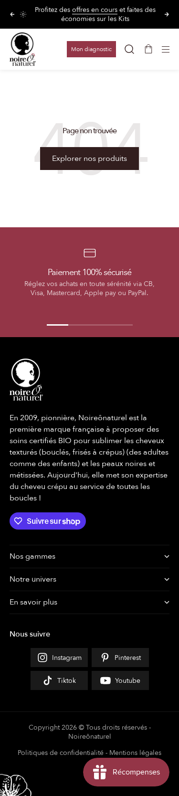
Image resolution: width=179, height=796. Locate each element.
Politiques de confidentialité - (62, 752)
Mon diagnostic (91, 49)
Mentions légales (135, 752)
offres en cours (94, 9)
